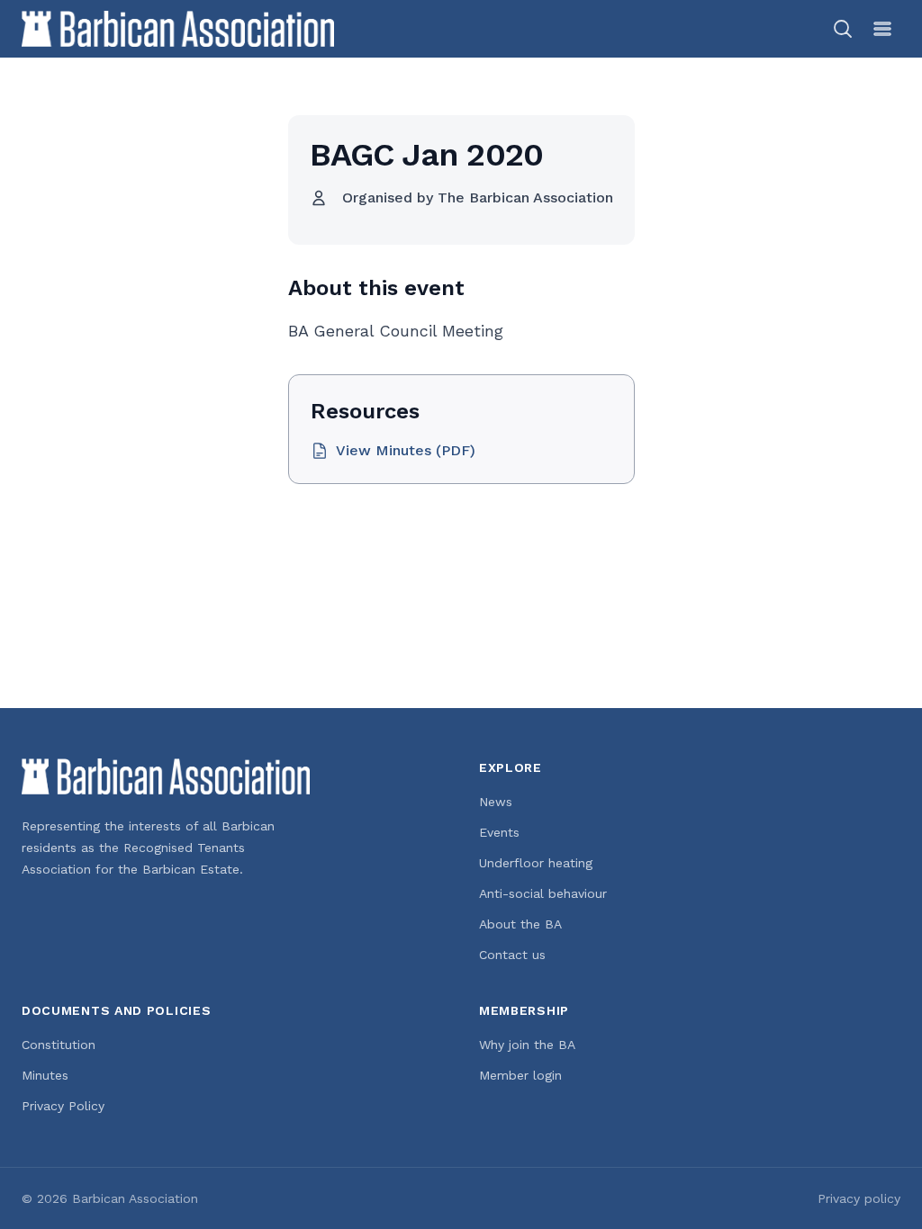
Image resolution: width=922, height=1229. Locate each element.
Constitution (58, 1044)
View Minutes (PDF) (405, 450)
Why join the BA (527, 1044)
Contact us (512, 954)
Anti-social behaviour (543, 893)
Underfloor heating (535, 863)
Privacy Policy (63, 1106)
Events (499, 832)
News (495, 801)
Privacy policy (859, 1198)
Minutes (45, 1075)
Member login (520, 1075)
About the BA (520, 924)
